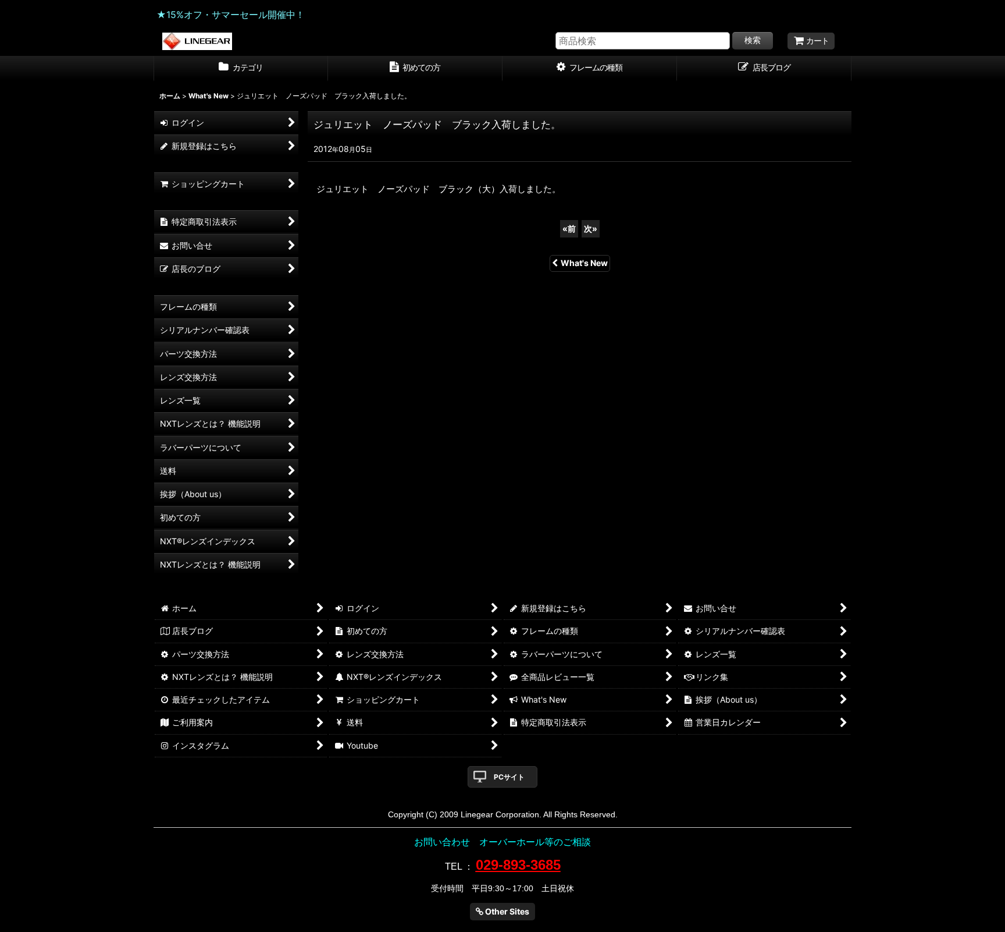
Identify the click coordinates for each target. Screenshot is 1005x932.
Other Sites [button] (506, 911)
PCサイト (509, 776)
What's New (584, 263)
